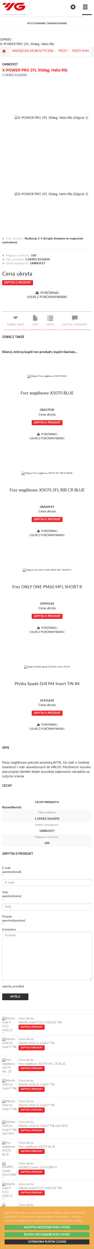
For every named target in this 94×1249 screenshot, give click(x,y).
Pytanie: (13, 918)
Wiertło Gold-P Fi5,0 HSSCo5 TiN (40, 1022)
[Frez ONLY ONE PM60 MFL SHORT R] (47, 570)
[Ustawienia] (73, 7)
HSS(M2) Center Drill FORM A (38, 1167)
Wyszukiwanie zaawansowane (47, 23)
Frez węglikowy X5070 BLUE (37, 1146)
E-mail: (11, 870)
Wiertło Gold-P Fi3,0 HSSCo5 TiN (40, 1188)
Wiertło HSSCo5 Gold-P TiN (36, 1043)
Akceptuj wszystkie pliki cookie (47, 1227)
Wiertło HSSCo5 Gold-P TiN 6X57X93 (43, 1126)
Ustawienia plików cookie (47, 1241)
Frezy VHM (80, 51)
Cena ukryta (17, 274)
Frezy (63, 51)
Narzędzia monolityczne (33, 51)
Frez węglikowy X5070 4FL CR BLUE (42, 1064)
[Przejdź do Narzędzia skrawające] (4, 51)
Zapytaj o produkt (17, 282)
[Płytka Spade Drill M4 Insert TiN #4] (47, 667)
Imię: (11, 894)
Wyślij (15, 996)
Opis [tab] (35, 324)
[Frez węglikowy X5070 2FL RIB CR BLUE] (47, 473)
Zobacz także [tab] (15, 324)
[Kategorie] (85, 7)
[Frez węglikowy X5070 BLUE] (47, 376)
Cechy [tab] (50, 324)
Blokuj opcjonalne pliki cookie (47, 1234)
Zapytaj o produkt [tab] (74, 324)
